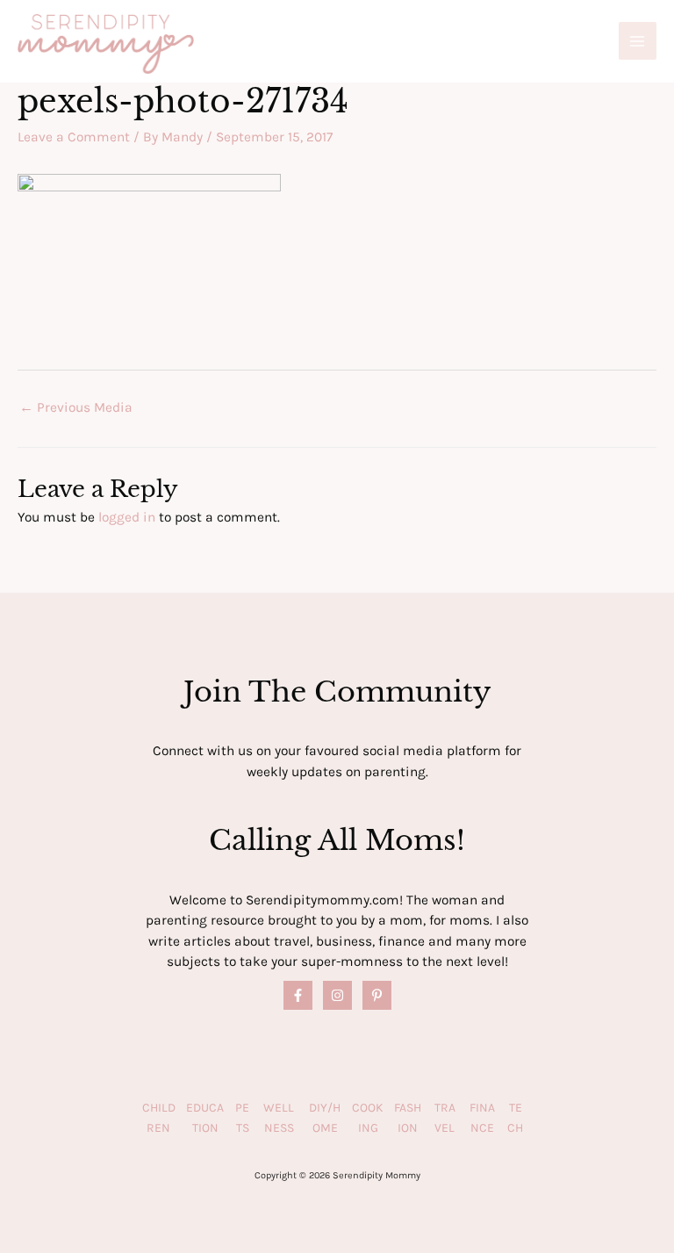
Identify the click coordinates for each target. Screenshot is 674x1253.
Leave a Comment (74, 137)
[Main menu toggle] (637, 41)
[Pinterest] (376, 995)
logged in (126, 517)
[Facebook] (297, 995)
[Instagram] (337, 995)
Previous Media (76, 407)
